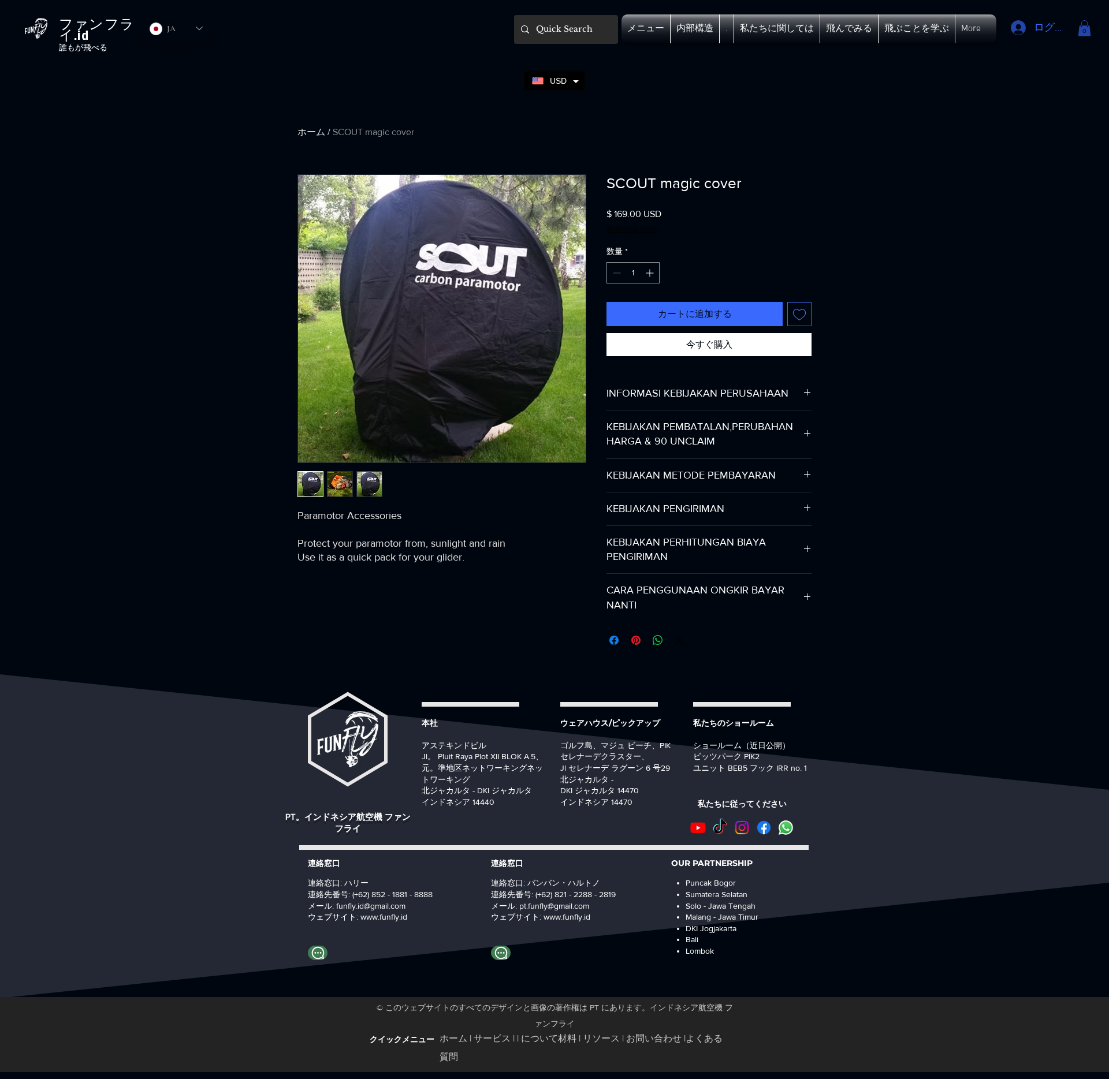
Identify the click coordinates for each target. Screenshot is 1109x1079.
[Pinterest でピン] (636, 640)
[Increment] (650, 273)
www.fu (373, 916)
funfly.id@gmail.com (370, 905)
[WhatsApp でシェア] (658, 640)
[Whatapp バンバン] (501, 953)
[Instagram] (742, 828)
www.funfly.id (567, 916)
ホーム (311, 132)
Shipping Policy (633, 228)
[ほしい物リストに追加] (799, 314)
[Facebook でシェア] (614, 640)
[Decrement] (615, 273)
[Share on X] (680, 640)
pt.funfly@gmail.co (551, 905)
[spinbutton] (633, 273)
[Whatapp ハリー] (318, 953)
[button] (646, 28)
